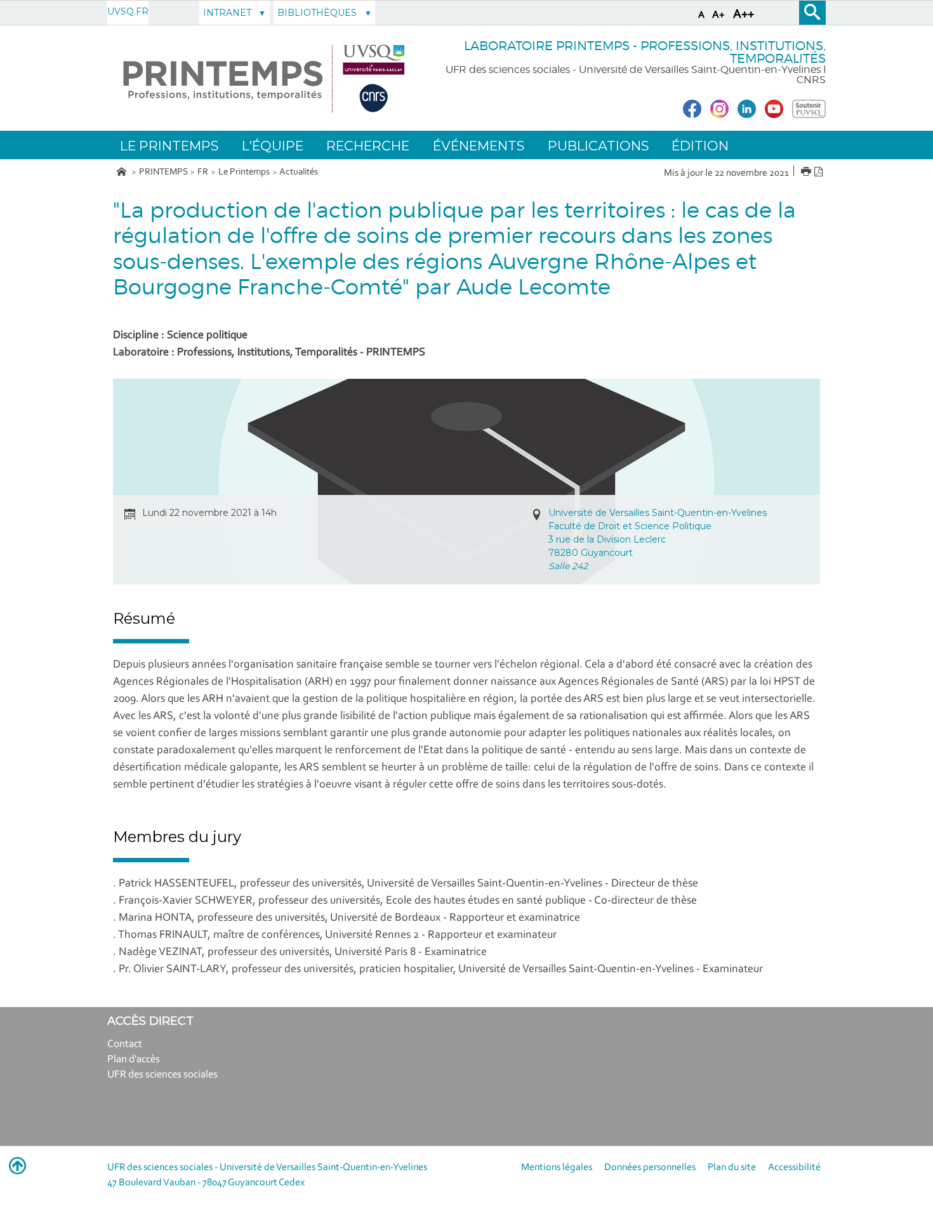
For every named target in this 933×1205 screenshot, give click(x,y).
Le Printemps (244, 172)
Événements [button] (478, 146)
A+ (718, 15)
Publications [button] (598, 146)
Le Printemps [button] (169, 146)
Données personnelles (650, 1167)
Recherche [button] (367, 146)
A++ (743, 14)
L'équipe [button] (272, 146)
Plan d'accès (133, 1059)
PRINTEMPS (163, 172)
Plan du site (732, 1167)
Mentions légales (556, 1167)
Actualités (298, 172)
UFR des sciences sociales (162, 1074)
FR (202, 172)
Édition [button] (700, 146)
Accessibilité (794, 1167)
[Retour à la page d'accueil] (262, 78)
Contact (124, 1044)
